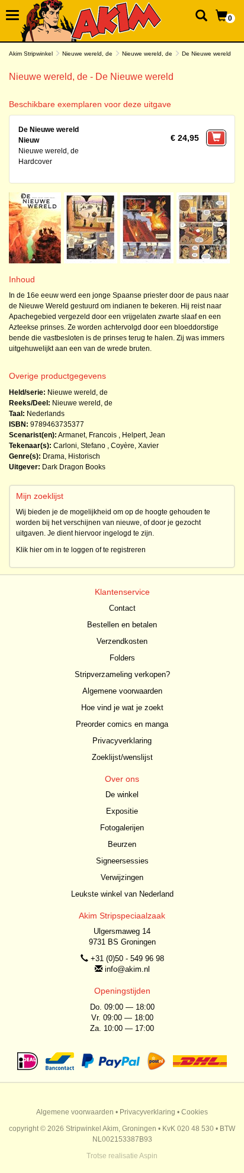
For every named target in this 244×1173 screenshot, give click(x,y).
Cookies (194, 1112)
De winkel (122, 794)
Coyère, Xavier (135, 446)
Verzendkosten (122, 641)
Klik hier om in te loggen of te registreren (81, 550)
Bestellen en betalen (122, 624)
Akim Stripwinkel (31, 53)
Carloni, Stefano (79, 446)
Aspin (148, 1156)
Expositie (122, 811)
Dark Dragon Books (73, 467)
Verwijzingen (122, 877)
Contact (122, 608)
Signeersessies (122, 860)
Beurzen (122, 844)
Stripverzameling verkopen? (122, 674)
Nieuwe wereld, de (87, 53)
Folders (122, 657)
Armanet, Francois (87, 435)
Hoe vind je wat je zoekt (122, 707)
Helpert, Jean (143, 435)
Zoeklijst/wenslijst (122, 757)
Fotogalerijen (122, 827)
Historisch (84, 456)
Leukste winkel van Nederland (122, 894)
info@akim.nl (127, 969)
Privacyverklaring (122, 740)
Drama (54, 456)
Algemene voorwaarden (122, 691)
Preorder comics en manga (122, 724)
